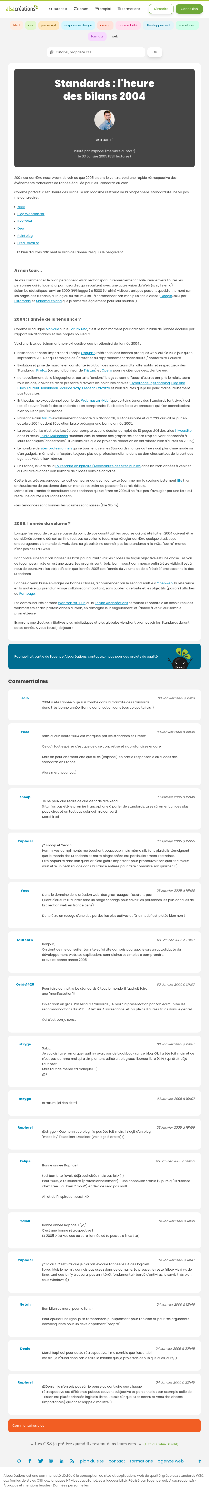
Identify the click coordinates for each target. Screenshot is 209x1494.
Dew (20, 228)
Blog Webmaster (30, 214)
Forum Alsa (78, 329)
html (16, 25)
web (115, 36)
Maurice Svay (70, 388)
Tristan (89, 370)
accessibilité (128, 25)
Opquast (88, 353)
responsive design (78, 25)
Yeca (21, 206)
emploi (105, 9)
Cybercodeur (141, 383)
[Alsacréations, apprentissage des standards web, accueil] (22, 10)
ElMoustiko (183, 430)
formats (97, 36)
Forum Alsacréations (111, 603)
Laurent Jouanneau (42, 388)
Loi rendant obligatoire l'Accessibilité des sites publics (98, 466)
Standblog (161, 383)
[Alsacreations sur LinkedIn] (61, 1461)
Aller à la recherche (80, 6)
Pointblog (25, 235)
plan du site (92, 1461)
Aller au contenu (46, 6)
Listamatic (22, 301)
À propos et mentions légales (27, 1485)
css (30, 25)
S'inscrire (161, 9)
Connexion (189, 9)
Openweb (165, 583)
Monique (52, 329)
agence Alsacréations (69, 656)
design (105, 25)
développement (158, 25)
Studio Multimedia (54, 436)
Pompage (27, 593)
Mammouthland (49, 301)
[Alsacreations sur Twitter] (40, 1461)
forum (83, 9)
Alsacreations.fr (182, 1480)
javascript (48, 25)
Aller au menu (17, 6)
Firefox (41, 370)
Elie (179, 480)
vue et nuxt (187, 25)
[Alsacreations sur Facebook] (29, 1461)
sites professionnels (56, 448)
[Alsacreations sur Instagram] (51, 1461)
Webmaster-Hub (95, 400)
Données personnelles (71, 1485)
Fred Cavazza (28, 243)
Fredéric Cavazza (96, 388)
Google (166, 296)
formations (130, 9)
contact (117, 1461)
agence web (171, 1461)
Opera (107, 370)
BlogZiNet (24, 221)
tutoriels (60, 9)
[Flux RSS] (72, 1461)
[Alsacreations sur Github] (19, 1461)
